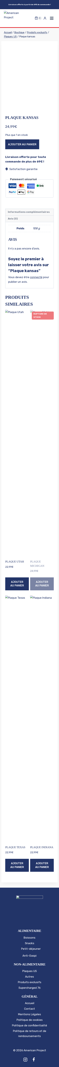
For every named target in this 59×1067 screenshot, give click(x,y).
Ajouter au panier (22, 144)
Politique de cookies (30, 1019)
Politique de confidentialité (29, 1025)
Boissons (29, 937)
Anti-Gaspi (29, 955)
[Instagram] (25, 1059)
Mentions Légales (29, 1014)
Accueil (29, 1003)
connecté (36, 277)
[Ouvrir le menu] (51, 18)
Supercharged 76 (29, 987)
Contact (29, 1008)
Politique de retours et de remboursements (29, 1033)
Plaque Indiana (41, 847)
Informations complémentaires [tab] (29, 211)
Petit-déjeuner (31, 948)
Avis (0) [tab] (13, 218)
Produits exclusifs (29, 982)
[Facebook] (34, 1059)
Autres (29, 976)
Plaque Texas (15, 847)
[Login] (45, 18)
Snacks (29, 943)
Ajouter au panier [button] (17, 583)
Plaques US (29, 971)
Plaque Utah (14, 561)
